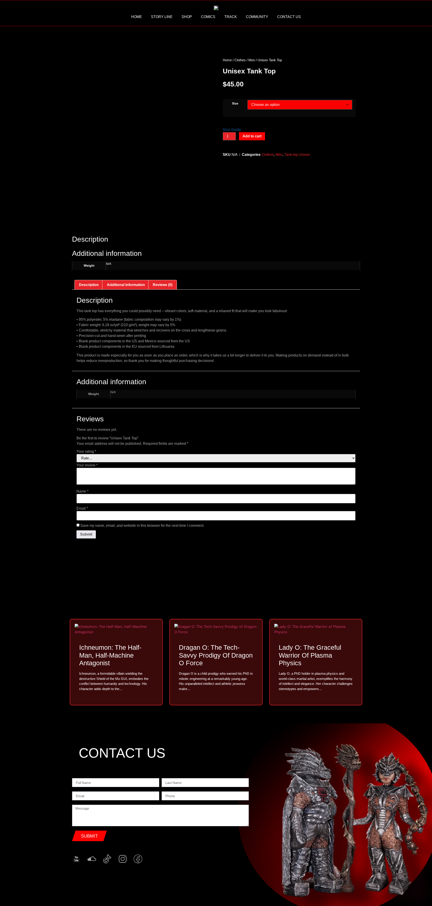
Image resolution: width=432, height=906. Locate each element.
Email (82, 508)
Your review (87, 465)
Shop (187, 17)
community (257, 17)
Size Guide (232, 129)
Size (235, 103)
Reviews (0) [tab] (162, 285)
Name (82, 491)
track (230, 17)
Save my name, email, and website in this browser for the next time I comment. (142, 525)
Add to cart (252, 136)
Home (227, 60)
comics (208, 17)
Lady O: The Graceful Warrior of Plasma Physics (310, 655)
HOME (136, 17)
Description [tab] (89, 285)
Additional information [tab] (126, 285)
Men (251, 60)
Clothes (240, 60)
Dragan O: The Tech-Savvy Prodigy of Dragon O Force (216, 655)
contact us (289, 17)
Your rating (86, 451)
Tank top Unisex (297, 155)
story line (162, 17)
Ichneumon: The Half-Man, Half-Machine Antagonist (110, 655)
